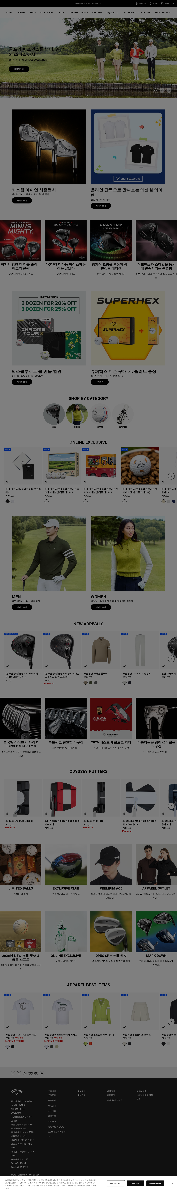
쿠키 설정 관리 (116, 1183)
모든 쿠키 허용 (155, 1183)
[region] (88, 1183)
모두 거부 (135, 1183)
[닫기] (173, 1183)
